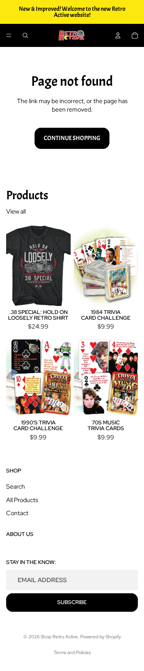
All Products (22, 500)
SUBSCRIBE (72, 602)
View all (16, 211)
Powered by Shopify (100, 637)
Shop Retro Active (59, 637)
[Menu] (9, 35)
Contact (17, 513)
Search (15, 486)
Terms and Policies (72, 652)
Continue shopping (72, 138)
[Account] (117, 35)
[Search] (25, 35)
